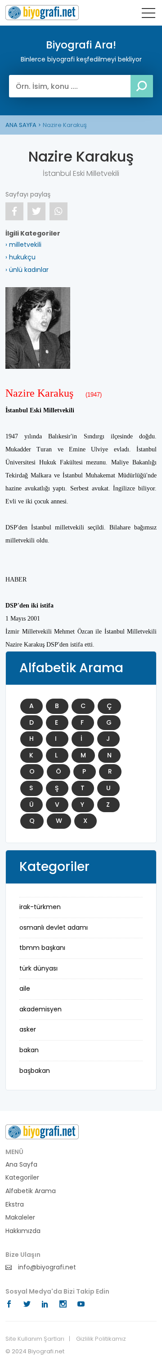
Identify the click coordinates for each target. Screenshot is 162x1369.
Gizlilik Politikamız (101, 1339)
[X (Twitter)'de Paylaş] (36, 211)
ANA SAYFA (20, 125)
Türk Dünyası (38, 968)
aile (24, 988)
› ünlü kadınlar (27, 269)
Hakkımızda (22, 1231)
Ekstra (14, 1204)
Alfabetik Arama (30, 1191)
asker (27, 1029)
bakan (29, 1049)
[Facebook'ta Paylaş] (14, 211)
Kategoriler (22, 1177)
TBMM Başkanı (42, 947)
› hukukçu (20, 257)
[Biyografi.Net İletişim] (42, 1131)
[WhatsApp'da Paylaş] (59, 211)
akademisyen (40, 1009)
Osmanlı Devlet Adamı (53, 927)
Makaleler (20, 1217)
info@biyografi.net (46, 1267)
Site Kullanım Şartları (34, 1339)
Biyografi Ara (42, 12)
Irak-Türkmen (40, 906)
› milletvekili (23, 244)
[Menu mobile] (148, 15)
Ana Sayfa (21, 1164)
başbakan (34, 1070)
